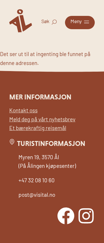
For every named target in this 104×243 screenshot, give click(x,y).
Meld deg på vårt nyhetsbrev (42, 120)
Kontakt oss (23, 111)
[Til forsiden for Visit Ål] (20, 31)
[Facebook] (66, 216)
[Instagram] (86, 216)
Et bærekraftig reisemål (37, 128)
